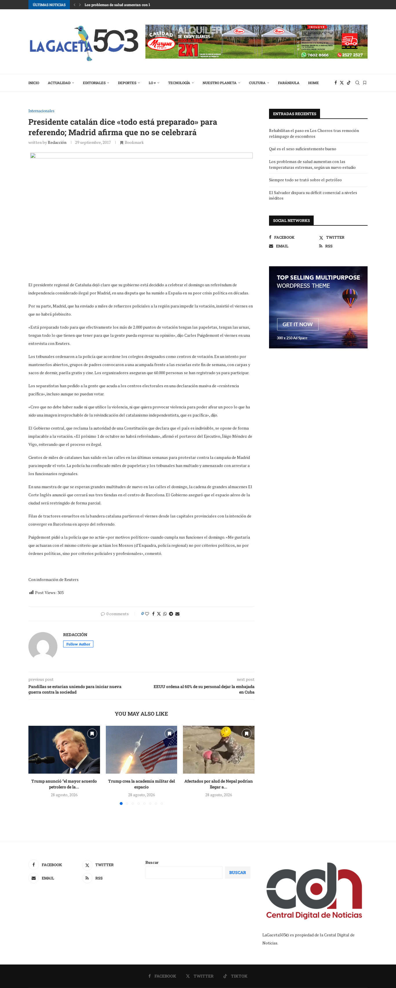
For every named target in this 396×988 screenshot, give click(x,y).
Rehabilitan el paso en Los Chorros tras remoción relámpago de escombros (314, 133)
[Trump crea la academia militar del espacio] (141, 749)
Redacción (57, 142)
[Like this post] (147, 613)
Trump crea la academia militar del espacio (141, 784)
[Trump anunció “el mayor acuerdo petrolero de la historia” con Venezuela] (64, 749)
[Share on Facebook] (153, 613)
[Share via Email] (177, 613)
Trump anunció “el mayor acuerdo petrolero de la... (64, 784)
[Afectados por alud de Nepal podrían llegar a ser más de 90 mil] (219, 749)
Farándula (288, 82)
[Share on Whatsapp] (165, 613)
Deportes (127, 82)
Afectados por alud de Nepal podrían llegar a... (219, 784)
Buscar (152, 862)
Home (313, 82)
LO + (152, 82)
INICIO (33, 82)
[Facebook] (336, 82)
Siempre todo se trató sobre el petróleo (305, 179)
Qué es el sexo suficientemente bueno (302, 148)
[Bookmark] (365, 82)
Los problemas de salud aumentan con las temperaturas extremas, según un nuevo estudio (312, 164)
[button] (74, 4)
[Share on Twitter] (159, 613)
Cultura (257, 82)
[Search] (357, 82)
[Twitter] (342, 82)
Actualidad (59, 82)
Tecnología (179, 82)
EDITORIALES (94, 82)
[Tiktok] (349, 82)
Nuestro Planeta (220, 82)
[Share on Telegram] (171, 613)
